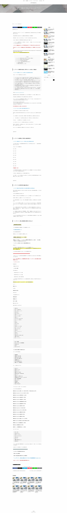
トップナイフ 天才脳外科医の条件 (16, 464)
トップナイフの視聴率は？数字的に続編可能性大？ (22, 59)
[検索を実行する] (53, 80)
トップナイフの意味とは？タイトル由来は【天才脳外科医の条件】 (23, 72)
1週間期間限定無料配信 (20, 62)
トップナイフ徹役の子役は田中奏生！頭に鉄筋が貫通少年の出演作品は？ (24, 188)
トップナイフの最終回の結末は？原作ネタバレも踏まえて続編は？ (24, 58)
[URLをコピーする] (39, 27)
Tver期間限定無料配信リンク (17, 229)
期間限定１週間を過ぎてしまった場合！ (22, 63)
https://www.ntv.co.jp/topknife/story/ (19, 92)
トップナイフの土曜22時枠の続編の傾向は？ (22, 60)
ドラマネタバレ (33, 2)
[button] (15, 27)
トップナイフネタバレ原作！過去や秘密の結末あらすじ (21, 108)
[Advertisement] (33, 18)
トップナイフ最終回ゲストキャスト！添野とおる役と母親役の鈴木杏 (23, 141)
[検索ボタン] (43, 1)
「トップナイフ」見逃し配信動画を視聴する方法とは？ (23, 61)
